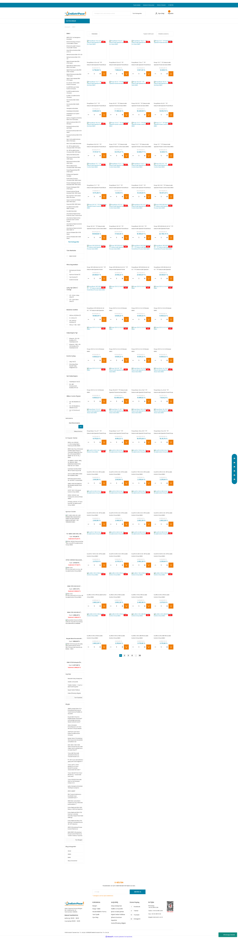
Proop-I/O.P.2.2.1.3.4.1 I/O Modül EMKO (140, 309)
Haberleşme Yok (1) (74, 381)
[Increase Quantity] (100, 73)
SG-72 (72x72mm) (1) (74, 411)
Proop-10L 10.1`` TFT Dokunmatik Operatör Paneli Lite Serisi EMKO (118, 105)
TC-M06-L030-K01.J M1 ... (74, 534)
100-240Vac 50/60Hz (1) (72, 321)
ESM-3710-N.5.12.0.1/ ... (74, 586)
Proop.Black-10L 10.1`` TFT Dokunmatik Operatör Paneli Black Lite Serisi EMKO (163, 105)
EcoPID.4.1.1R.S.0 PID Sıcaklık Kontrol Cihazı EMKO (96, 596)
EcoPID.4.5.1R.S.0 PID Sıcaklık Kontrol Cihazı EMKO (117, 637)
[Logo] (75, 13)
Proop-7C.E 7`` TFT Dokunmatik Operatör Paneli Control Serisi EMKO (141, 145)
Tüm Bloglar (78, 840)
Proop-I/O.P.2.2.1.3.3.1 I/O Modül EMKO (95, 350)
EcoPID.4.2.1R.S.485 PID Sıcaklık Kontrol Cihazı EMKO (162, 637)
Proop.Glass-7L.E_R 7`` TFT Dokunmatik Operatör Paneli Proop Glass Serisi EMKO (96, 432)
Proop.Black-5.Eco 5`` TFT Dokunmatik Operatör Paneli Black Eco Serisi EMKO (118, 64)
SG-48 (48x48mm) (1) (74, 402)
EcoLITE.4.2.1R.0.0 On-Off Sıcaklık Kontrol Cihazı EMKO (118, 473)
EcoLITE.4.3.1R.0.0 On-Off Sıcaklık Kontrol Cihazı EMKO (163, 473)
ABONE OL (137, 892)
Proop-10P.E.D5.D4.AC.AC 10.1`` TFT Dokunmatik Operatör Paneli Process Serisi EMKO (118, 268)
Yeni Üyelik (96, 914)
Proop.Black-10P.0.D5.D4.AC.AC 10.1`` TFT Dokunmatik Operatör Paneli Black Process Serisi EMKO (96, 309)
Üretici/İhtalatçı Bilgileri (118, 923)
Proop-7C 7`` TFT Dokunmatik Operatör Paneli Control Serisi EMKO (163, 145)
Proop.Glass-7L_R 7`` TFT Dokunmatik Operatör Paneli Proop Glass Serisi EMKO (118, 432)
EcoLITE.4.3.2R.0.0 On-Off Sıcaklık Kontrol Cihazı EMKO (118, 555)
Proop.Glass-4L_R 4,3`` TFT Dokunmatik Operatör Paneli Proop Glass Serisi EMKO (163, 391)
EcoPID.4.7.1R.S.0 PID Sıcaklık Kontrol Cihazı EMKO (139, 596)
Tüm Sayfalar (78, 697)
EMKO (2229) (72, 256)
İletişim (95, 906)
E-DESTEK (170, 5)
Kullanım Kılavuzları (148, 5)
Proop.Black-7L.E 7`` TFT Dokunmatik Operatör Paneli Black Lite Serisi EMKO (96, 105)
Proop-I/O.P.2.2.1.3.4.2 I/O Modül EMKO (118, 309)
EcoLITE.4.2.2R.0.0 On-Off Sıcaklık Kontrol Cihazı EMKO (163, 514)
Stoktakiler (94, 34)
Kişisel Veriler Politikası (118, 914)
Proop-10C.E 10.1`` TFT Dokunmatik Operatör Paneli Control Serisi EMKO (163, 186)
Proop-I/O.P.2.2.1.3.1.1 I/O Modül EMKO (95, 391)
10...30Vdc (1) (73, 318)
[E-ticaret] (118, 937)
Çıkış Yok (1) (72, 361)
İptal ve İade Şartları (117, 912)
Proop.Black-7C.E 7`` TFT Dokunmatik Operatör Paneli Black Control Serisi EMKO (118, 186)
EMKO (73, 27)
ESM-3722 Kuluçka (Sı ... (74, 662)
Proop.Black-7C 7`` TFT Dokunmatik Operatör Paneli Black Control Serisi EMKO (96, 186)
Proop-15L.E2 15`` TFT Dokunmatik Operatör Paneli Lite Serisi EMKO (118, 391)
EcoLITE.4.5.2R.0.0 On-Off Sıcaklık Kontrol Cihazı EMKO (163, 555)
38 (140, 655)
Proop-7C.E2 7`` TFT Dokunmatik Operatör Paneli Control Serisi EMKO (119, 145)
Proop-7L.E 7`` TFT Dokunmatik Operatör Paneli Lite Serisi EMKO (162, 64)
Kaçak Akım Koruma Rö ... (74, 638)
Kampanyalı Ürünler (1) (75, 271)
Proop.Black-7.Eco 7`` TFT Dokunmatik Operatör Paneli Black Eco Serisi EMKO (141, 64)
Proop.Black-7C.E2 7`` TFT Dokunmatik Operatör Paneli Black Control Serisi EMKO (141, 186)
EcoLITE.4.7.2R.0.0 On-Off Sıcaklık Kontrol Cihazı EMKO (96, 555)
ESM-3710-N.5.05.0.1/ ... (74, 612)
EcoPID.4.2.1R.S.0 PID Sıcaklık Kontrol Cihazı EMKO (117, 596)
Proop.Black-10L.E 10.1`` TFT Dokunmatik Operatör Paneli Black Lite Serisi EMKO (96, 146)
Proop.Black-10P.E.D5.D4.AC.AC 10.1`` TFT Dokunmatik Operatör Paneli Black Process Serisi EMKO (163, 268)
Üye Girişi (95, 917)
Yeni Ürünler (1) (73, 277)
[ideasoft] (109, 937)
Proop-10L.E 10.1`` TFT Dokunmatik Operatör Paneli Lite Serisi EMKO (141, 105)
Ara (81, 426)
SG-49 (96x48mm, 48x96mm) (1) (74, 406)
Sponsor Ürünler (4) (74, 274)
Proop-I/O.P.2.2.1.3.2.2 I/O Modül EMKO (118, 350)
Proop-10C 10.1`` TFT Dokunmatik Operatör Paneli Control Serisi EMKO (96, 227)
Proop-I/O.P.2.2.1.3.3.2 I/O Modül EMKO (162, 309)
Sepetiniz (114, 920)
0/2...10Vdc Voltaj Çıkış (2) (74, 296)
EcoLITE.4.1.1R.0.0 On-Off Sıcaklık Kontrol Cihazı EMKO (96, 473)
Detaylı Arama (78, 431)
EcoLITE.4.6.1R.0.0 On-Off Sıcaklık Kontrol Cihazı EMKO (96, 514)
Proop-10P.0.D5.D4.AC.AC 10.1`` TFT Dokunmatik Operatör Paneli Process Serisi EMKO (96, 268)
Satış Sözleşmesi (116, 906)
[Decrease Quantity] (88, 73)
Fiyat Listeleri (136, 5)
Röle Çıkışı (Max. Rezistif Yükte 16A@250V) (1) (73, 365)
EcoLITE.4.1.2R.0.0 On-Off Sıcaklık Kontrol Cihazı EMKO (141, 514)
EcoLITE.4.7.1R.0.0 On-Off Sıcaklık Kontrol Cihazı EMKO (141, 473)
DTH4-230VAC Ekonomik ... (74, 560)
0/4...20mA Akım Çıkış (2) (74, 300)
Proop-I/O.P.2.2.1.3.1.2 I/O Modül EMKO (162, 350)
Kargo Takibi (96, 909)
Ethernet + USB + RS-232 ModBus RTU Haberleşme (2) (75, 346)
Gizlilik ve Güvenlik (117, 909)
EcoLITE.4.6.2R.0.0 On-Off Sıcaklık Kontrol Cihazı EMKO (141, 555)
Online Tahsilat (161, 5)
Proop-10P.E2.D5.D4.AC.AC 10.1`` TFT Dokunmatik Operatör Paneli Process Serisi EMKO (163, 227)
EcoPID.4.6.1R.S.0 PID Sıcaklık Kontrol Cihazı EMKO (94, 637)
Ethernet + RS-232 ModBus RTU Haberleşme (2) (74, 340)
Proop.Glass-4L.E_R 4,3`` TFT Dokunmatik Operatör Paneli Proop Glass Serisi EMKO (141, 391)
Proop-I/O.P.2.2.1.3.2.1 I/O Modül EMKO (140, 350)
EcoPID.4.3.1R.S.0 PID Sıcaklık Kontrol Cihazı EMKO (161, 596)
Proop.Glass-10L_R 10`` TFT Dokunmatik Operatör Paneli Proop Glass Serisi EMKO (163, 432)
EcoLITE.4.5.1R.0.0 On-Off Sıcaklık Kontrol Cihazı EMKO (118, 514)
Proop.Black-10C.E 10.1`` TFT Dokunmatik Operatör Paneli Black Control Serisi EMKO (141, 227)
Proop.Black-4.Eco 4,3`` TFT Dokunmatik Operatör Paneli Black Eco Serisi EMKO (96, 64)
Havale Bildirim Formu (99, 912)
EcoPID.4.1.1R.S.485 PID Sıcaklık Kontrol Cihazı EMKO (140, 637)
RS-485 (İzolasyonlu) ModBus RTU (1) (73, 385)
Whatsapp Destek (229, 935)
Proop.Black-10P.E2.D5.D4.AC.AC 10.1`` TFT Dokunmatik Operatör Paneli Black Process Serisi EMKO (140, 268)
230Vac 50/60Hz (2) (75, 315)
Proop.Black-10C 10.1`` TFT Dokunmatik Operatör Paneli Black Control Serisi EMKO (118, 227)
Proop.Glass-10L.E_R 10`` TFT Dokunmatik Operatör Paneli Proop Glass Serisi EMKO (141, 432)
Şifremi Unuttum (116, 917)
